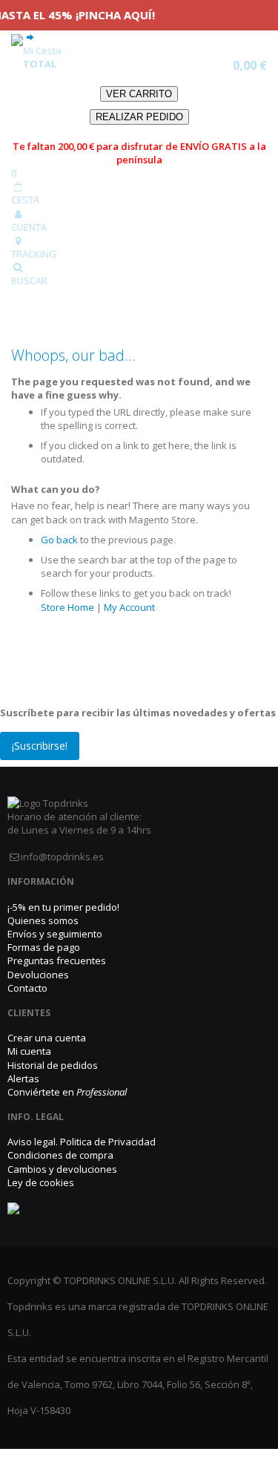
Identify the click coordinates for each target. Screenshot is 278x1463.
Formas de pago (43, 947)
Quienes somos (43, 920)
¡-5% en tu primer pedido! (63, 907)
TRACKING (33, 254)
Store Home (67, 607)
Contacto (27, 988)
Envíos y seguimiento (54, 933)
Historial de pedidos (52, 1065)
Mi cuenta (29, 1051)
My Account (129, 607)
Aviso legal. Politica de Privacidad (81, 1141)
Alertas (23, 1078)
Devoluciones (38, 974)
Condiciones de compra (60, 1155)
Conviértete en (67, 1092)
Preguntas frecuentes (56, 960)
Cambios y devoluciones (62, 1169)
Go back (59, 539)
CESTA (25, 199)
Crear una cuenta (46, 1037)
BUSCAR (29, 280)
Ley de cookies (40, 1182)
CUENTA (29, 227)
